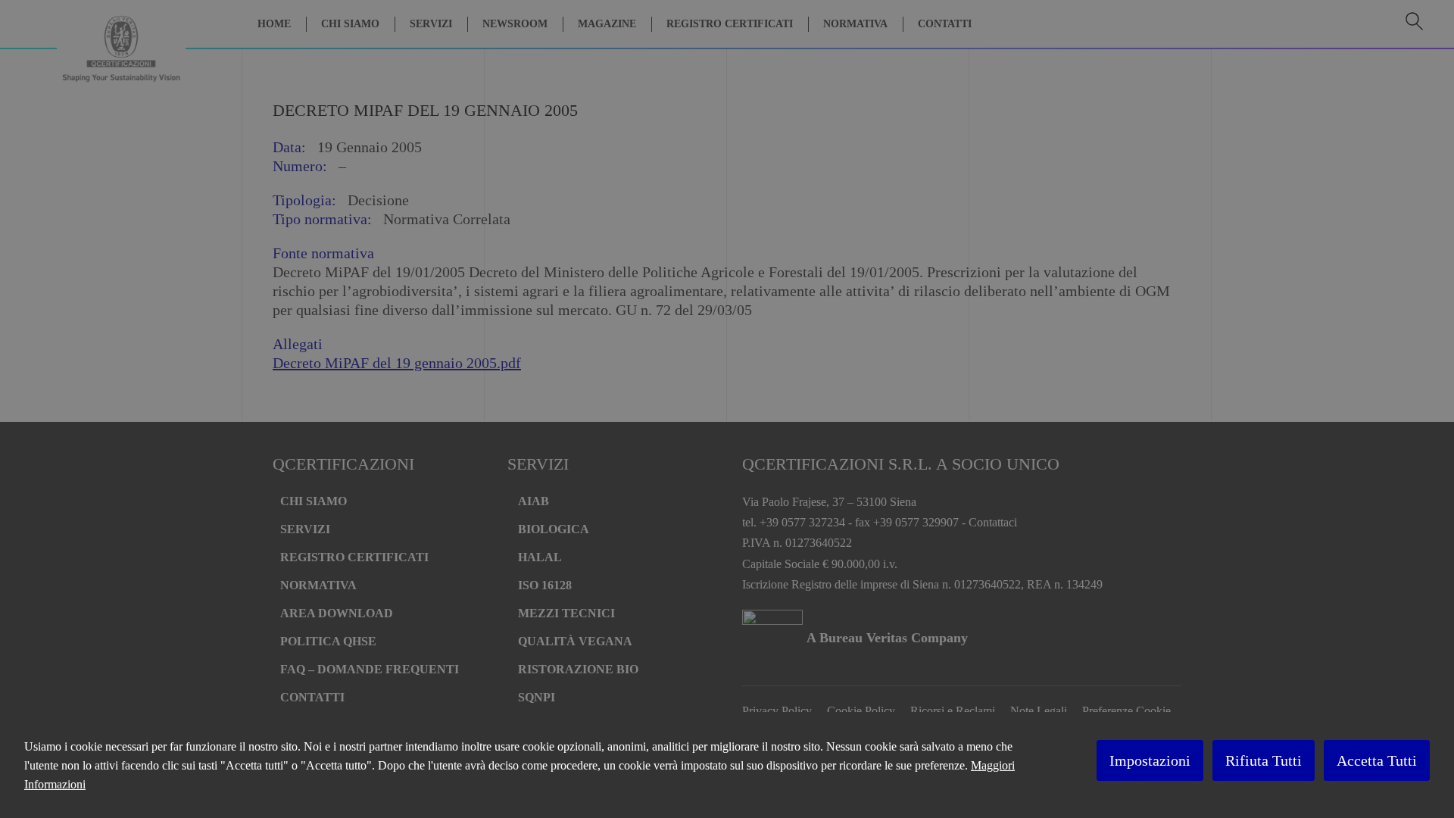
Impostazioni (1149, 760)
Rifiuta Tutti (1263, 760)
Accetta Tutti (1377, 760)
